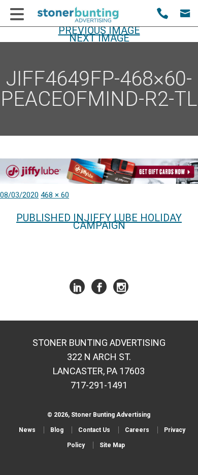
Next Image (99, 38)
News (27, 429)
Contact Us (94, 429)
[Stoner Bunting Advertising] (85, 14)
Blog (56, 429)
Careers (137, 429)
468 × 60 (55, 195)
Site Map (112, 445)
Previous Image (99, 30)
